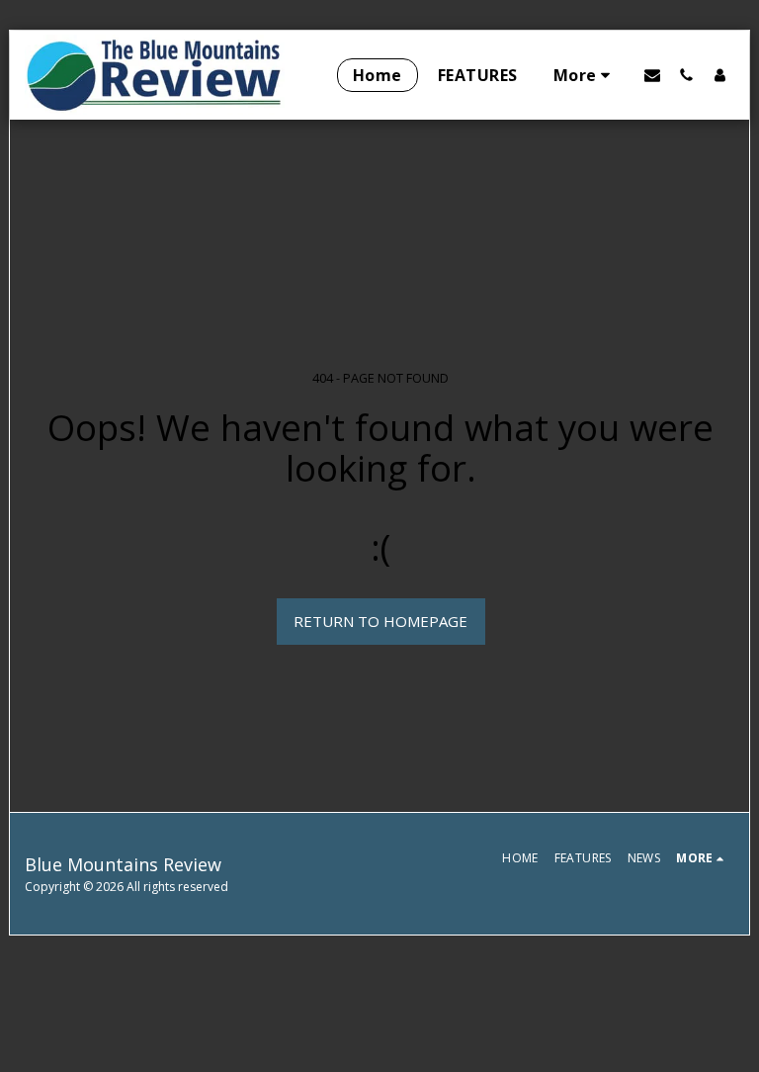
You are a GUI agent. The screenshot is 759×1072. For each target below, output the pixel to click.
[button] (652, 74)
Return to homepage (380, 621)
